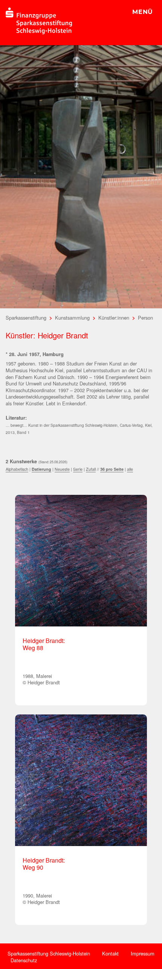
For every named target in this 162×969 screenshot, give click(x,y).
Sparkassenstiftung (26, 317)
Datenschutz (24, 960)
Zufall (91, 469)
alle (130, 469)
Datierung (41, 469)
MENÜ (142, 11)
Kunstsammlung (72, 317)
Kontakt (110, 953)
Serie (78, 469)
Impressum (142, 953)
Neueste (62, 469)
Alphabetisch (17, 469)
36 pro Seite (112, 469)
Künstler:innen (113, 317)
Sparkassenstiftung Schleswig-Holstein (49, 953)
